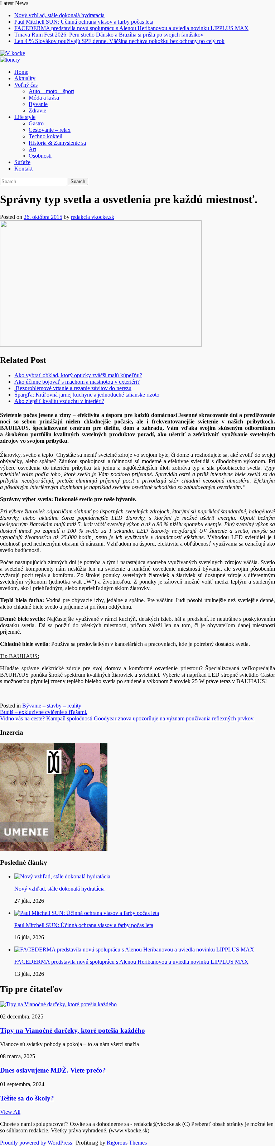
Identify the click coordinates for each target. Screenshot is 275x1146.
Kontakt (23, 169)
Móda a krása (44, 98)
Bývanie (38, 104)
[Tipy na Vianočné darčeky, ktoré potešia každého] (58, 1004)
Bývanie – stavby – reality (51, 706)
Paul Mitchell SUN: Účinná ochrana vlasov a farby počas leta (83, 22)
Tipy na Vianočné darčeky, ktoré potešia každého (72, 1030)
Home (21, 72)
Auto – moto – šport (51, 91)
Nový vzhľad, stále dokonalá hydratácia (59, 15)
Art (32, 149)
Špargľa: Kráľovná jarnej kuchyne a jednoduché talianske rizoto (86, 395)
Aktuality (24, 78)
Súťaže (22, 162)
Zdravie (37, 110)
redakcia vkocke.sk (92, 217)
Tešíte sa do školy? (27, 1098)
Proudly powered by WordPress (36, 1143)
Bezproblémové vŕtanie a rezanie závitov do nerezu (72, 388)
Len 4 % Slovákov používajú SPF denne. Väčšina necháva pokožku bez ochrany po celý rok (119, 41)
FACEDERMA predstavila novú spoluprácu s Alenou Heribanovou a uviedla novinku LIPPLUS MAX (131, 28)
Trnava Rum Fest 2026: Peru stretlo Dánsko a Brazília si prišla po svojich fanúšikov (108, 35)
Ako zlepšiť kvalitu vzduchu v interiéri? (59, 401)
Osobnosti (40, 156)
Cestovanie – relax (50, 130)
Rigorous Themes (127, 1143)
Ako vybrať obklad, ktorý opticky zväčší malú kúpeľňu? (78, 375)
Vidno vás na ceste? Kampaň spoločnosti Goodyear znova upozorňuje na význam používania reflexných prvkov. (127, 718)
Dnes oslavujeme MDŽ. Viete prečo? (53, 1070)
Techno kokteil (45, 136)
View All (10, 1112)
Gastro (36, 123)
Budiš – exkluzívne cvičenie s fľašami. (43, 712)
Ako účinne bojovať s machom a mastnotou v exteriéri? (77, 382)
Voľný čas (26, 85)
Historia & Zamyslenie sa (57, 143)
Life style (24, 117)
